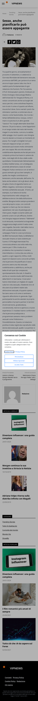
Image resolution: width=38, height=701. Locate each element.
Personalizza (19, 357)
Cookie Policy (9, 352)
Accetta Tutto (19, 365)
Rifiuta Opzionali (19, 361)
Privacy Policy (20, 352)
